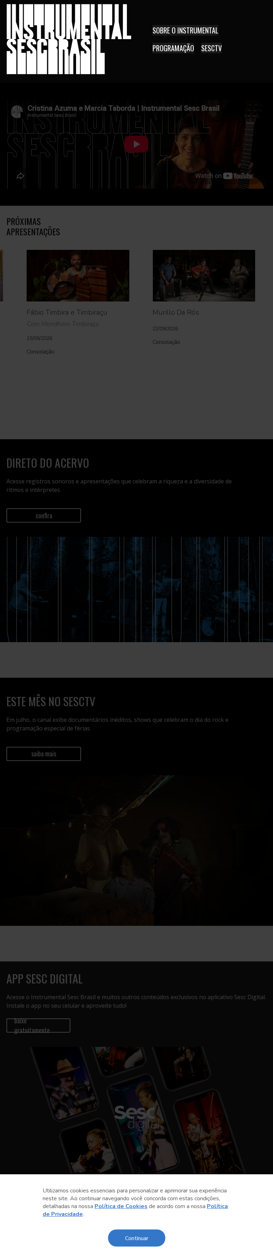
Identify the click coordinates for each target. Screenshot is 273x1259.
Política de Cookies (121, 1206)
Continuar (136, 1238)
